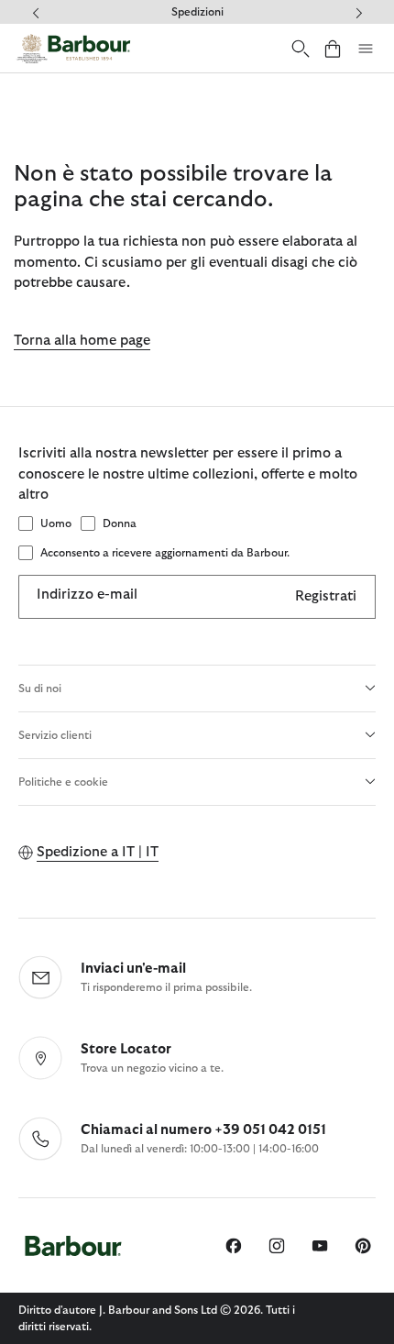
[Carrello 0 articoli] (332, 48)
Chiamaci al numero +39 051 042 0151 (203, 1130)
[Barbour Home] (73, 48)
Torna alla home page (82, 340)
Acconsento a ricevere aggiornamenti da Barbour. (165, 552)
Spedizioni (197, 11)
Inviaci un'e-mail (133, 968)
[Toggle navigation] (366, 49)
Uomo (55, 523)
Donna (120, 523)
